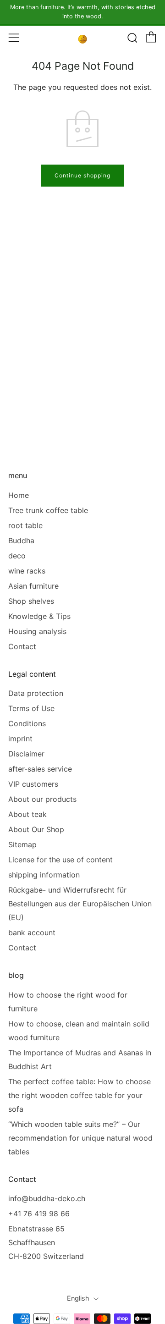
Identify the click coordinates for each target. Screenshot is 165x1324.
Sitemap (22, 844)
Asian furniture (33, 585)
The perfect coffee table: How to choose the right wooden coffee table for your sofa (79, 1095)
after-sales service (40, 768)
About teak (27, 814)
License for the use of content (60, 859)
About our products (42, 799)
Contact (22, 646)
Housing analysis (37, 631)
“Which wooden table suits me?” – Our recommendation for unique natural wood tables (80, 1138)
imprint (20, 738)
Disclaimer (26, 753)
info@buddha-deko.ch (46, 1198)
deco (17, 555)
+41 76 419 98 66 (39, 1213)
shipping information (44, 874)
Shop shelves (31, 601)
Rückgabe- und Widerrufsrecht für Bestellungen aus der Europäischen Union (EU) (80, 903)
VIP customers (33, 784)
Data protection (35, 693)
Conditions (27, 723)
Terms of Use (31, 708)
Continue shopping (82, 175)
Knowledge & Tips (39, 616)
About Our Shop (36, 829)
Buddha (21, 540)
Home (18, 495)
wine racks (26, 570)
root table (25, 525)
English (78, 1298)
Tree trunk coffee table (48, 510)
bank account (31, 932)
